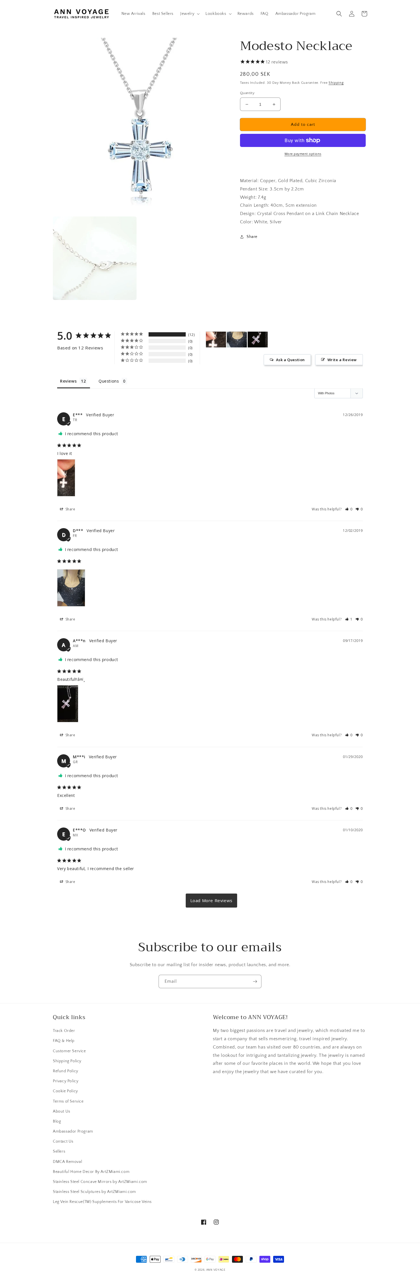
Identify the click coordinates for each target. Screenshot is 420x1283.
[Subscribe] (255, 981)
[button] (189, 14)
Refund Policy (65, 1071)
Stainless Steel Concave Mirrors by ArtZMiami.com (100, 1181)
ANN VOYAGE (215, 1270)
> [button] (211, 901)
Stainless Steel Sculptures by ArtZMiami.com (94, 1191)
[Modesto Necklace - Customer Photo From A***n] (258, 339)
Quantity (247, 93)
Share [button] (252, 236)
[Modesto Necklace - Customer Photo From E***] (216, 339)
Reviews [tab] (68, 381)
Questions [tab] (109, 381)
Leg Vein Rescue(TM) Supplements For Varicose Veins (102, 1202)
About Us (61, 1111)
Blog (57, 1121)
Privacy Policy (65, 1081)
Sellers (59, 1151)
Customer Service (69, 1051)
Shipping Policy (67, 1061)
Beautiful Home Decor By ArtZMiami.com (91, 1171)
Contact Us (63, 1141)
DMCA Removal (67, 1161)
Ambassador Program (73, 1131)
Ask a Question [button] (290, 359)
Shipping (336, 83)
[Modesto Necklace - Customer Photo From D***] (237, 339)
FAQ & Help (64, 1041)
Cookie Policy (65, 1091)
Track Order (64, 1031)
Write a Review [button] (342, 359)
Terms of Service (68, 1101)
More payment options (303, 154)
